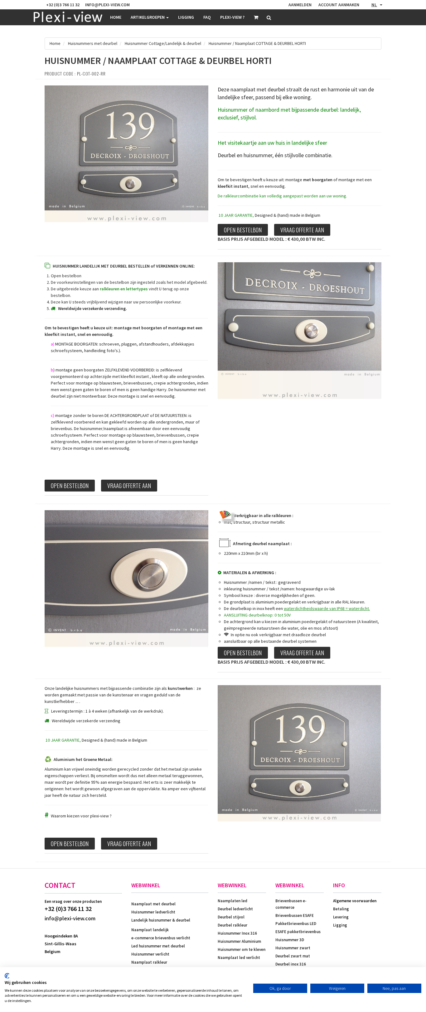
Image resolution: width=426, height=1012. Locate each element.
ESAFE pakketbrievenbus (298, 931)
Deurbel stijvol (231, 917)
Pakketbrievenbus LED (295, 923)
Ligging (340, 925)
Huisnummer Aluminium (239, 941)
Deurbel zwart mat (292, 956)
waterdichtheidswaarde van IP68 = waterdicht (326, 608)
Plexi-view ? (232, 17)
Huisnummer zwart (292, 948)
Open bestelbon (243, 230)
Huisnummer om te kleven (241, 949)
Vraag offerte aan (302, 230)
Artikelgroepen (148, 17)
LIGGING (186, 17)
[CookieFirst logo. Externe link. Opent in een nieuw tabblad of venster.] (7, 976)
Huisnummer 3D (289, 939)
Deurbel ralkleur (232, 925)
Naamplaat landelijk (150, 929)
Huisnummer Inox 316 (237, 933)
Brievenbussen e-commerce (291, 904)
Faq (207, 17)
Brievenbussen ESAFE (294, 915)
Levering (341, 917)
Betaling (341, 909)
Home (115, 17)
